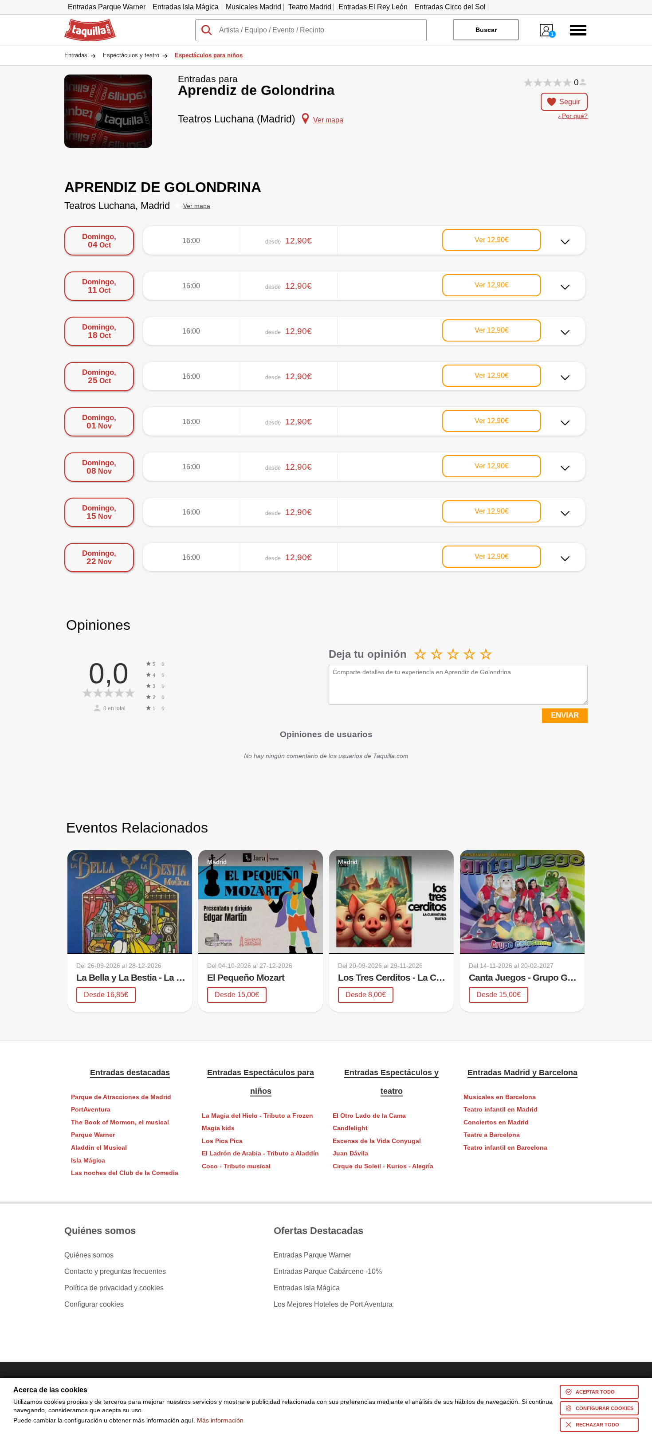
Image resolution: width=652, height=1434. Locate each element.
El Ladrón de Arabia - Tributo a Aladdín (260, 1153)
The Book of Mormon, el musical (120, 1122)
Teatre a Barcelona (491, 1134)
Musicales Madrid (253, 7)
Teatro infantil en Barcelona (505, 1147)
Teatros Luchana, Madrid (117, 205)
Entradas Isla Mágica (186, 7)
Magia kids (218, 1128)
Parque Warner (93, 1134)
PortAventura (90, 1109)
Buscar (486, 29)
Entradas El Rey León (373, 7)
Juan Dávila (350, 1153)
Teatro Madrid (309, 7)
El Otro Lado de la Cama (369, 1115)
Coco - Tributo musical (236, 1166)
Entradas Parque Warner (106, 7)
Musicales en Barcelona (499, 1097)
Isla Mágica (88, 1160)
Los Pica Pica (222, 1141)
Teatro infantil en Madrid (500, 1109)
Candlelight (350, 1128)
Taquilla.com (84, 22)
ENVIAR (565, 715)
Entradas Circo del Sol (450, 7)
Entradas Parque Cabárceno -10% (328, 1271)
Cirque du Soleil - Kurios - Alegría (383, 1166)
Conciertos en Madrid (496, 1122)
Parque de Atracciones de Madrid (121, 1097)
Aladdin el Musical (99, 1147)
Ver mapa (196, 206)
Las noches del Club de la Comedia (124, 1173)
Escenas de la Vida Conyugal (377, 1141)
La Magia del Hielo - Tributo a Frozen (257, 1115)
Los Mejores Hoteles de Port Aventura (333, 1304)
